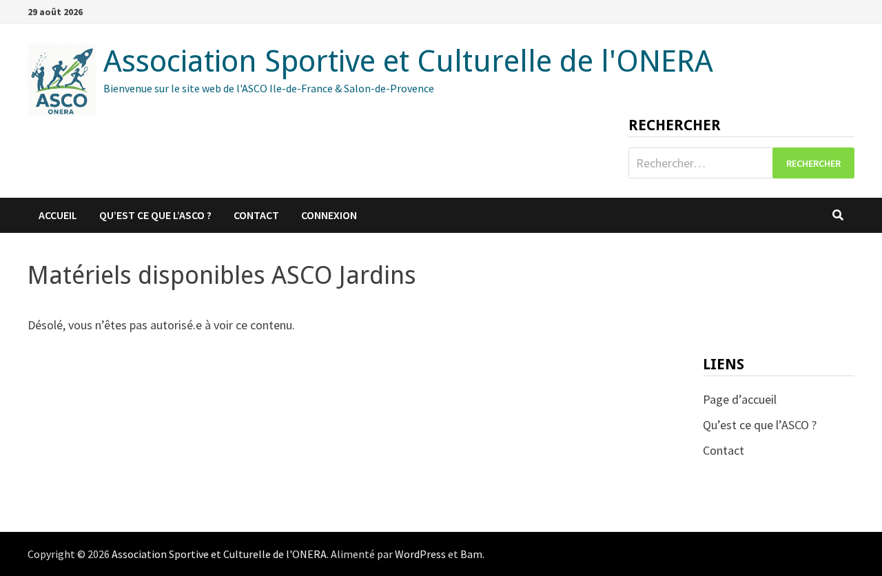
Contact (256, 215)
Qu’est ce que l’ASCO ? (155, 215)
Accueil (58, 215)
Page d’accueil (740, 399)
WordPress (420, 554)
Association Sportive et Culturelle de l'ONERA (408, 61)
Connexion (329, 215)
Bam (471, 554)
